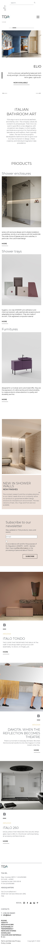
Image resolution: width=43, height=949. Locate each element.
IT (4, 6)
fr (2, 937)
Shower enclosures (16, 173)
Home (4, 22)
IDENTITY (4, 922)
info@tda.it (7, 915)
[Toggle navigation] (38, 17)
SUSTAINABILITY (7, 927)
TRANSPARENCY (7, 929)
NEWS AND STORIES (8, 931)
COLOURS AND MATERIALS (11, 935)
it (4, 937)
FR (5, 10)
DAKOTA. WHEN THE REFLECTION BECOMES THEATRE (21, 733)
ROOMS (4, 920)
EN (4, 8)
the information (23, 548)
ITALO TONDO (14, 639)
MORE (4, 243)
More (5, 652)
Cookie (8, 943)
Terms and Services (8, 941)
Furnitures (10, 329)
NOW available (8, 83)
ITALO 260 (11, 828)
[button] (5, 60)
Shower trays (12, 251)
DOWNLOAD (6, 933)
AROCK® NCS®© (7, 925)
